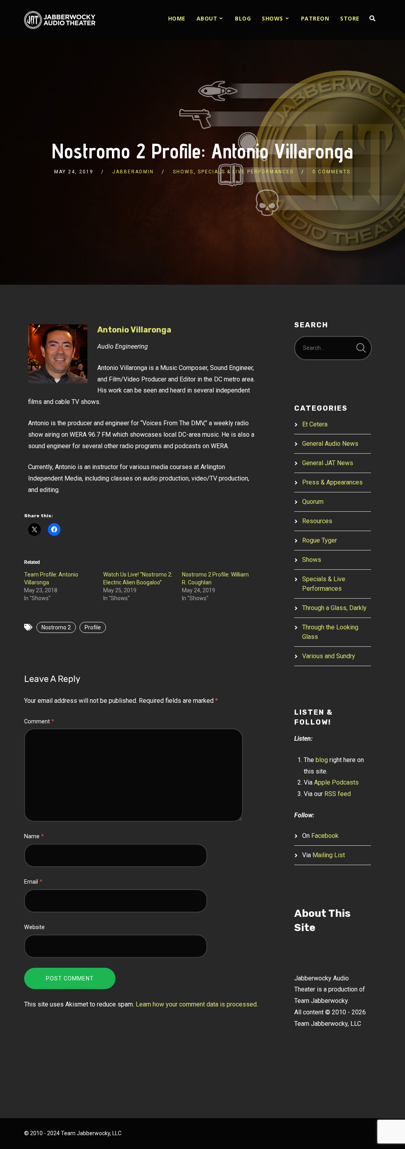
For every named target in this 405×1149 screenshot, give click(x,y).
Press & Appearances (332, 482)
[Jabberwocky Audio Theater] (59, 20)
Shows (272, 18)
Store (350, 18)
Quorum (313, 501)
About (207, 18)
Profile (93, 627)
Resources (317, 521)
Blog (243, 18)
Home (176, 18)
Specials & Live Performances (245, 172)
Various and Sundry (328, 656)
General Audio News (330, 443)
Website (34, 927)
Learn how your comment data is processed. (197, 1004)
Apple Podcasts (336, 782)
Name (34, 836)
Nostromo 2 (56, 627)
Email (33, 882)
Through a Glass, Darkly (334, 608)
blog (322, 760)
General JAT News (327, 463)
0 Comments (331, 172)
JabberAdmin (133, 172)
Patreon (315, 18)
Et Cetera (314, 424)
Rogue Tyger (319, 540)
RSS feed (337, 794)
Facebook (325, 835)
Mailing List (328, 855)
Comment (39, 721)
